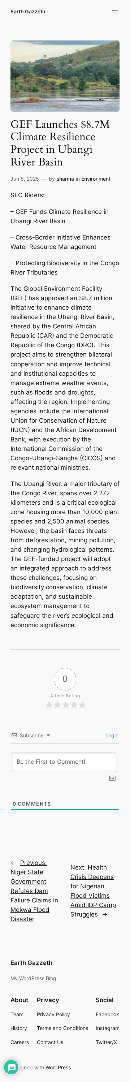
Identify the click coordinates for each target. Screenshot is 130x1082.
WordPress (58, 1067)
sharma (65, 179)
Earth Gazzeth (28, 11)
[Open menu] (115, 11)
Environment (95, 179)
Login (111, 735)
